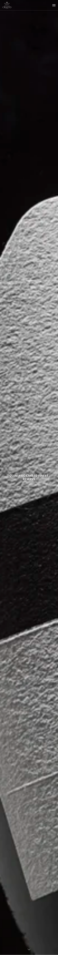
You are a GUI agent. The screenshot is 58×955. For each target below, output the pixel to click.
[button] (53, 5)
